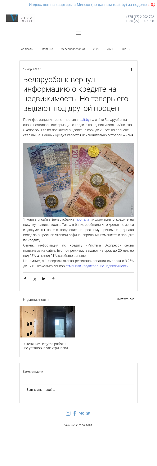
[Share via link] (53, 279)
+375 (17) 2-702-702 (140, 17)
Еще (123, 49)
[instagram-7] (68, 413)
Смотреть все (125, 299)
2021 (110, 49)
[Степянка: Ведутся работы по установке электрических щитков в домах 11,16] (47, 321)
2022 (96, 49)
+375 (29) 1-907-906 (140, 21)
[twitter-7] (88, 413)
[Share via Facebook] (25, 279)
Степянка (47, 49)
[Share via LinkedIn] (44, 279)
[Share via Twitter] (34, 279)
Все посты (26, 49)
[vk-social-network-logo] (81, 413)
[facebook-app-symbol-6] (74, 413)
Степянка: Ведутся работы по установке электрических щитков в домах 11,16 (47, 346)
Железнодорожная (73, 49)
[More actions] (131, 69)
